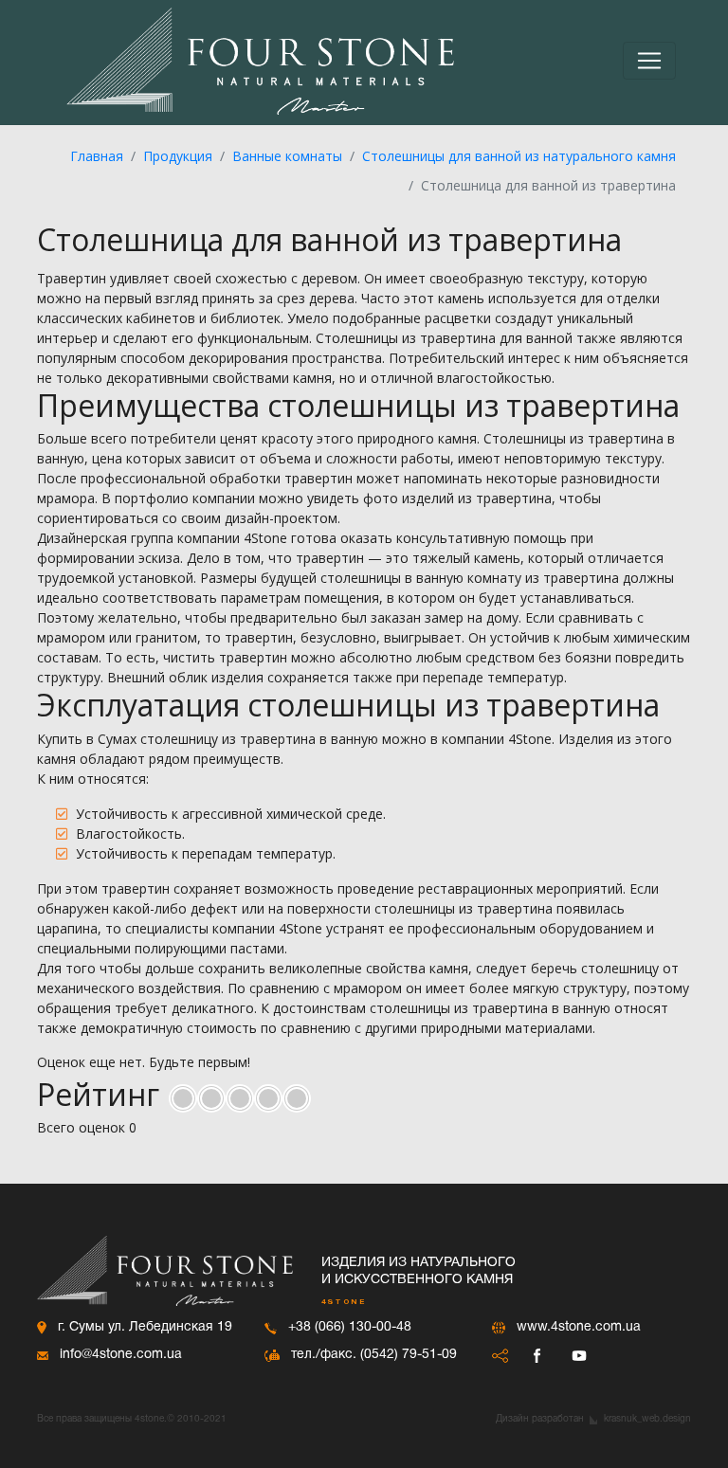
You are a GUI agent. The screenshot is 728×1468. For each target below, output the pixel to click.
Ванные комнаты (287, 156)
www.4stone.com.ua (579, 1327)
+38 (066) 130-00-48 (349, 1327)
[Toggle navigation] (649, 61)
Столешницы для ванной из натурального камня (519, 156)
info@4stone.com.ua (121, 1355)
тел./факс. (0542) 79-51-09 (374, 1355)
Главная (96, 156)
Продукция (177, 156)
